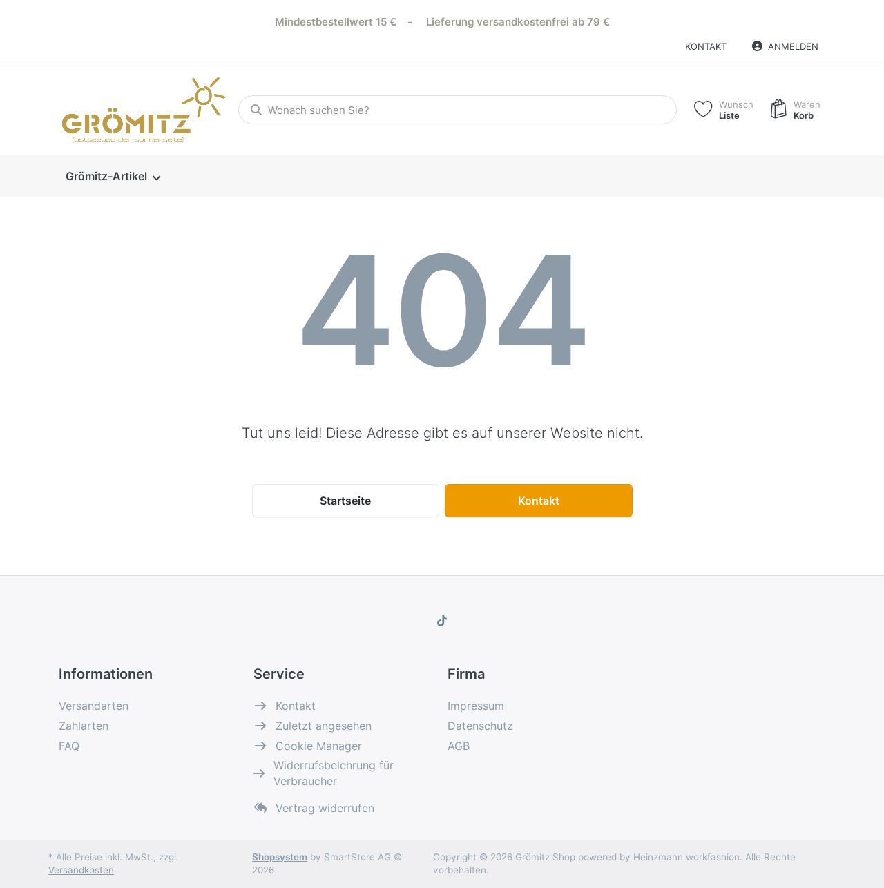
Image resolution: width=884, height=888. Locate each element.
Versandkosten (81, 870)
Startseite (345, 501)
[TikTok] (442, 621)
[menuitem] (112, 177)
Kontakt (706, 46)
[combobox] (457, 109)
